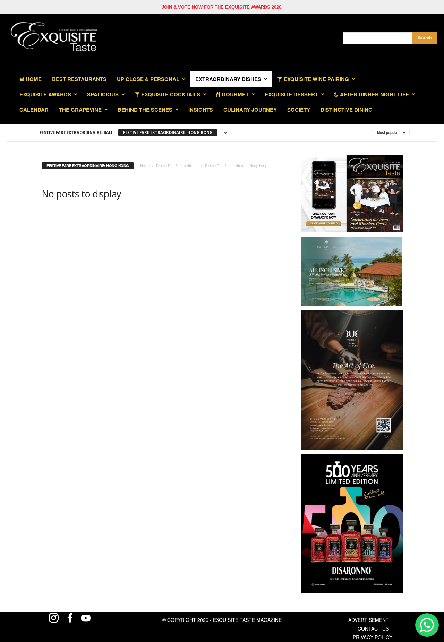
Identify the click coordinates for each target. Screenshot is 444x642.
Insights (200, 109)
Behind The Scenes (145, 109)
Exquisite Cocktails (170, 94)
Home (33, 79)
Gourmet (234, 94)
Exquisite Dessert (291, 94)
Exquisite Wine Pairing (315, 79)
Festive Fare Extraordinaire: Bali (76, 132)
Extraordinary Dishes (228, 79)
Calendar (34, 109)
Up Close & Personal (148, 79)
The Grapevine (80, 109)
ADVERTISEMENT (368, 619)
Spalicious (103, 94)
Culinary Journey (250, 109)
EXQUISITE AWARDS (45, 94)
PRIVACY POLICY (372, 637)
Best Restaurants (79, 79)
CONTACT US (373, 628)
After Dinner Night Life (374, 94)
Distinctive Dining (347, 109)
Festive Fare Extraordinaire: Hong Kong (168, 132)
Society (298, 109)
